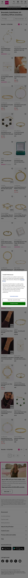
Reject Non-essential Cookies (14, 299)
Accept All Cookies (14, 303)
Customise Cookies (14, 296)
